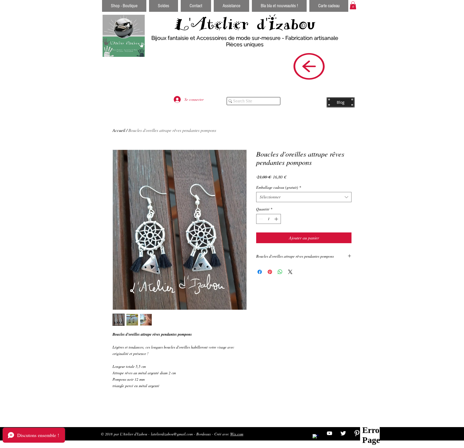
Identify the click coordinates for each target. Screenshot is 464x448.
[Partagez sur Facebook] (259, 272)
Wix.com (236, 433)
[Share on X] (290, 272)
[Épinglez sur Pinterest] (270, 272)
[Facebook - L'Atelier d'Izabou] (316, 437)
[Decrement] (260, 219)
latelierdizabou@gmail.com (172, 433)
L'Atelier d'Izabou (245, 24)
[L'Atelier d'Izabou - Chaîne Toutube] (329, 433)
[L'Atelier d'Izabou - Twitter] (343, 433)
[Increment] (276, 219)
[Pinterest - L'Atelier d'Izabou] (357, 433)
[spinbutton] (268, 219)
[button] (353, 5)
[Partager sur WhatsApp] (280, 272)
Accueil (119, 130)
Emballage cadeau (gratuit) (278, 187)
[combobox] (303, 197)
